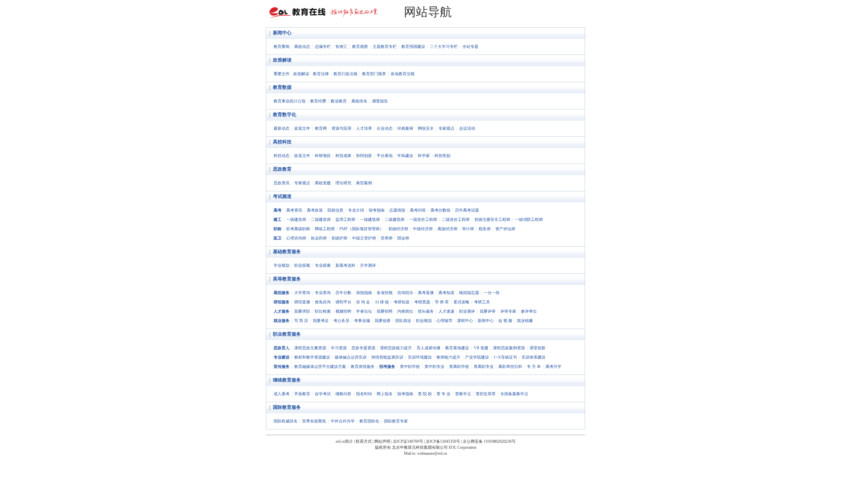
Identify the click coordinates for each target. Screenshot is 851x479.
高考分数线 (440, 210)
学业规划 (282, 265)
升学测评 (368, 265)
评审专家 (508, 311)
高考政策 (315, 210)
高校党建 (323, 183)
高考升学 (553, 366)
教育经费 (318, 101)
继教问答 (343, 394)
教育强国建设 (413, 46)
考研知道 (402, 302)
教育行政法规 (345, 74)
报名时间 (364, 394)
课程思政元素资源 (310, 348)
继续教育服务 (287, 380)
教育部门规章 (374, 74)
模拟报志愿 (469, 292)
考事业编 (362, 320)
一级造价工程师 (423, 219)
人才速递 (446, 311)
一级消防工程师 (529, 219)
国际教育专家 (396, 421)
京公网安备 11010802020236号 (489, 441)
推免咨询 (323, 302)
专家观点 (446, 128)
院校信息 (335, 210)
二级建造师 (321, 219)
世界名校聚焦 (314, 421)
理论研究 (343, 183)
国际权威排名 (286, 421)
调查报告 (380, 101)
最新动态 (282, 128)
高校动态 (302, 46)
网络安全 (426, 128)
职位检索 (323, 311)
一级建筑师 (370, 219)
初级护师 (339, 238)
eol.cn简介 (344, 441)
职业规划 (424, 320)
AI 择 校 (382, 302)
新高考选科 (345, 265)
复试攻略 (461, 302)
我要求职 (302, 311)
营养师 (387, 238)
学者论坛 (364, 311)
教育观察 (360, 46)
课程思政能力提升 (396, 348)
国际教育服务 (287, 407)
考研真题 (422, 302)
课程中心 (465, 320)
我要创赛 (383, 320)
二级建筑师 (395, 219)
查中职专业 (434, 366)
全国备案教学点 (514, 394)
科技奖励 (442, 155)
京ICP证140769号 (408, 441)
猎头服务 (426, 311)
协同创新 (364, 155)
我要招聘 (385, 311)
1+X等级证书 (505, 357)
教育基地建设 (457, 348)
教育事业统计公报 (289, 101)
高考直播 (426, 292)
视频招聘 (343, 311)
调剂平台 (343, 302)
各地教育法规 (403, 74)
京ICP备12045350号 (443, 441)
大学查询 (302, 292)
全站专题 (470, 46)
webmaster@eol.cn (432, 453)
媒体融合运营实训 (351, 357)
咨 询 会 (363, 302)
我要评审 (488, 311)
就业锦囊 (525, 320)
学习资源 (339, 348)
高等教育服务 (287, 278)
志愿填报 (397, 210)
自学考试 (323, 394)
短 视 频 (505, 320)
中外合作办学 (343, 421)
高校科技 (282, 141)
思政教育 (282, 169)
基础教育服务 (287, 251)
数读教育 (339, 101)
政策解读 (282, 60)
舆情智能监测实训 (387, 357)
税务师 (485, 229)
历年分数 (343, 292)
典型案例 (364, 183)
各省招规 (385, 292)
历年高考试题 (467, 210)
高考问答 (418, 210)
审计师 (468, 229)
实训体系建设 (534, 357)
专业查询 (323, 292)
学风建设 (405, 155)
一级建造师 (296, 219)
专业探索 (323, 265)
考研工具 (482, 302)
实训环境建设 (420, 357)
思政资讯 (282, 183)
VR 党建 (481, 348)
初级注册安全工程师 (492, 219)
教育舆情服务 (363, 366)
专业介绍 (356, 210)
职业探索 (302, 265)
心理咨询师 (296, 238)
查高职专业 (484, 366)
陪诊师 (403, 238)
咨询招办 (405, 292)
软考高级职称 (298, 229)
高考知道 (446, 292)
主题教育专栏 (385, 46)
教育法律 (321, 74)
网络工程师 (325, 229)
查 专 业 (443, 394)
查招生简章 (486, 394)
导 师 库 (442, 302)
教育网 (321, 128)
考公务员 (341, 320)
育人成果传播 (428, 348)
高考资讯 (294, 210)
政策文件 (302, 128)
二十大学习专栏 (444, 46)
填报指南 (364, 292)
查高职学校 (459, 366)
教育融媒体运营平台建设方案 (320, 366)
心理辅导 (444, 320)
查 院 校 (425, 394)
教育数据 (282, 87)
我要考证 (321, 320)
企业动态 (385, 128)
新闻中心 (282, 32)
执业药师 (319, 238)
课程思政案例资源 (509, 348)
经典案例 (405, 128)
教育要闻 (282, 46)
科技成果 (343, 155)
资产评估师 (505, 229)
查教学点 (463, 394)
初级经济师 (398, 229)
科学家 (424, 155)
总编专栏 (323, 46)
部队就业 (403, 320)
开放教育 (302, 394)
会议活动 (467, 128)
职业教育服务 (287, 334)
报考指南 (377, 210)
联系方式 (364, 441)
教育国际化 (369, 421)
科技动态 (282, 155)
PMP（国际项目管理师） (361, 229)
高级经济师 (447, 229)
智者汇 (341, 46)
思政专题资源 (363, 348)
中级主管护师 (364, 238)
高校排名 (359, 101)
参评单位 (529, 311)
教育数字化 (284, 114)
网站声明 (382, 441)
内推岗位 (405, 311)
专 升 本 (534, 366)
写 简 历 (301, 320)
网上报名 (385, 394)
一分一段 (492, 292)
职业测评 (467, 311)
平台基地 (385, 155)
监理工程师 (345, 219)
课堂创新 (538, 348)
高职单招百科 (510, 366)
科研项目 (323, 155)
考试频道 (282, 196)
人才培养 (364, 128)
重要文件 (282, 74)
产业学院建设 (477, 357)
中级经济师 (423, 229)
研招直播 (302, 302)
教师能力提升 (448, 357)
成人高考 (282, 394)
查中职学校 (410, 366)
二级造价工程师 (456, 219)
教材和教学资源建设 (312, 357)
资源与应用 (341, 128)
